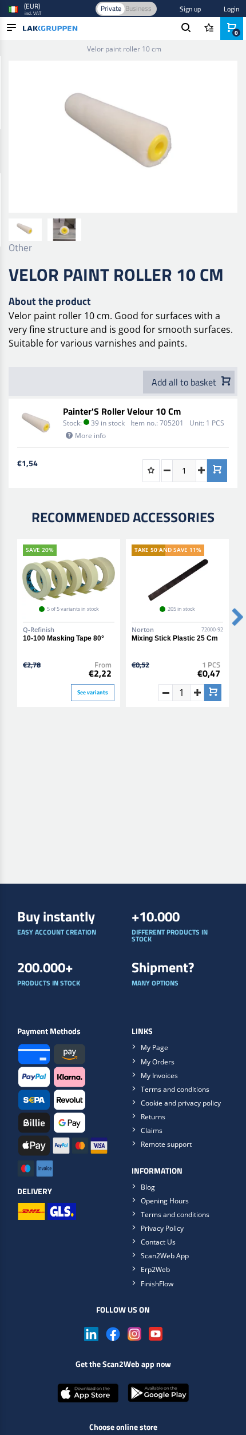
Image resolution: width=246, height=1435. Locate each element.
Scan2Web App (165, 1256)
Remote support (166, 1144)
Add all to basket (185, 382)
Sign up (190, 8)
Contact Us (158, 1242)
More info (90, 435)
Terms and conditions (175, 1089)
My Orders (157, 1062)
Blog (148, 1187)
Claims (151, 1130)
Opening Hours (165, 1201)
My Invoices (159, 1075)
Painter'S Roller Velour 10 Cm (122, 411)
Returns (153, 1117)
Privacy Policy (162, 1228)
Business (138, 8)
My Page (154, 1047)
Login (231, 8)
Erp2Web (155, 1269)
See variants (92, 692)
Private (111, 8)
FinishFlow (157, 1284)
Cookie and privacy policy (181, 1103)
